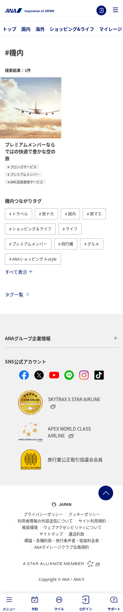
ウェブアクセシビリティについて (72, 527)
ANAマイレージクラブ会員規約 (61, 547)
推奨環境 (30, 527)
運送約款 (76, 534)
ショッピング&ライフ (72, 29)
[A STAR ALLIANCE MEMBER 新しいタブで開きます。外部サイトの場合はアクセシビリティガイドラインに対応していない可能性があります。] (61, 563)
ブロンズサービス (23, 166)
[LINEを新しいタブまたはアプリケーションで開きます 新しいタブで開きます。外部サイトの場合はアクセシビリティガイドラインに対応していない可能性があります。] (69, 375)
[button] (115, 10)
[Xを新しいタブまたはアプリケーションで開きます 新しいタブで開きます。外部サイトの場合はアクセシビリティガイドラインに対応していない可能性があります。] (39, 375)
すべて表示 (16, 272)
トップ (9, 29)
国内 (26, 29)
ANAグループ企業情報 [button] (28, 338)
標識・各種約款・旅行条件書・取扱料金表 (61, 541)
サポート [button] (114, 608)
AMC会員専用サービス (26, 181)
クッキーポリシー (84, 514)
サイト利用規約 (92, 521)
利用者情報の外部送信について (45, 521)
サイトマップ (51, 534)
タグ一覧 (14, 294)
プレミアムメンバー (24, 174)
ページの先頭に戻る (105, 493)
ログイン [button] (85, 608)
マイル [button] (59, 608)
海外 (40, 29)
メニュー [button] (9, 608)
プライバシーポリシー (43, 514)
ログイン (101, 10)
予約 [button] (34, 608)
